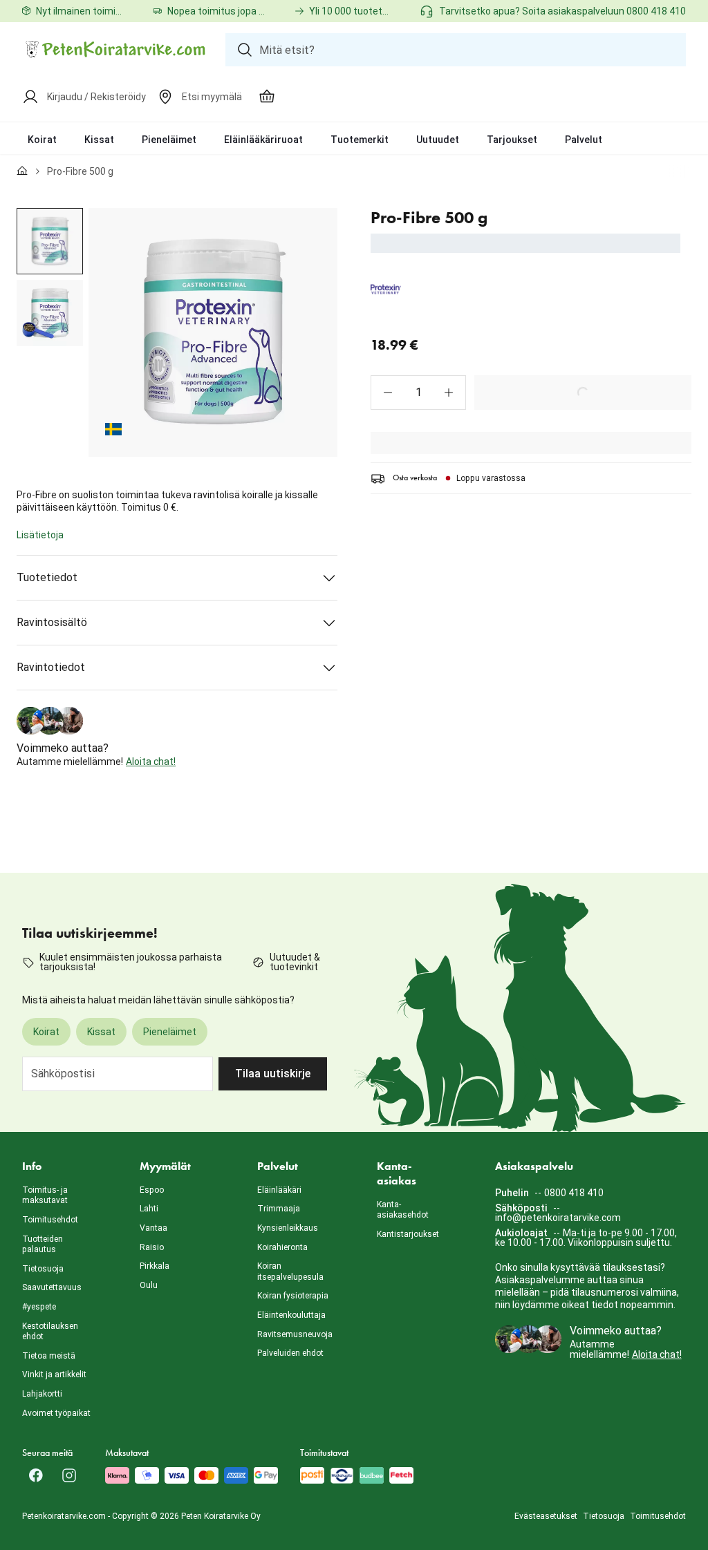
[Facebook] (36, 1475)
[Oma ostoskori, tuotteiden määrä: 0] (267, 97)
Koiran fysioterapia (292, 1296)
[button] (387, 392)
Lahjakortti (42, 1394)
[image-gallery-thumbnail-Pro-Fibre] (49, 241)
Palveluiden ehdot (290, 1353)
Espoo (152, 1190)
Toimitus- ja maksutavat (45, 1195)
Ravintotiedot (51, 667)
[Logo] (115, 49)
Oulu (149, 1285)
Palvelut (583, 139)
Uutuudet (437, 139)
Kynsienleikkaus (287, 1228)
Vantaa (153, 1228)
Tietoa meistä (48, 1356)
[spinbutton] (418, 392)
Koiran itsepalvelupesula (290, 1271)
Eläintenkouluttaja (291, 1315)
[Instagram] (69, 1475)
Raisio (152, 1247)
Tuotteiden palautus (42, 1244)
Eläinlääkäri (279, 1190)
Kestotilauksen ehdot (50, 1331)
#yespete (39, 1307)
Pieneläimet (169, 139)
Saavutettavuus (52, 1287)
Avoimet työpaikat (56, 1413)
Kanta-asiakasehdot (403, 1210)
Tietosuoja (43, 1269)
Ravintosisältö (52, 622)
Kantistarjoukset (408, 1234)
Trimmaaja (278, 1208)
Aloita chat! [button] (151, 761)
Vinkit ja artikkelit (54, 1374)
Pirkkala (154, 1266)
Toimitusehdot (50, 1220)
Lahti (149, 1208)
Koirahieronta (282, 1247)
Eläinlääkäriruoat (263, 139)
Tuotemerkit (359, 139)
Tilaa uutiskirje (272, 1073)
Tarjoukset (512, 139)
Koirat (42, 139)
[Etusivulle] (22, 171)
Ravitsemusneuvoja (295, 1334)
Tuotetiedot (47, 577)
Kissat (99, 139)
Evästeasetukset (545, 1516)
